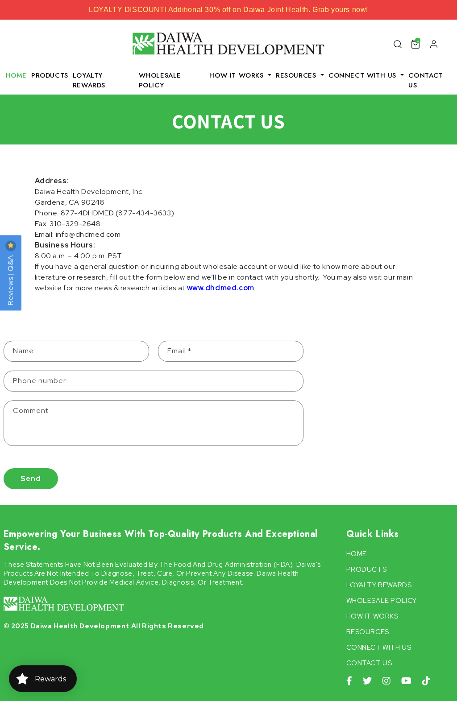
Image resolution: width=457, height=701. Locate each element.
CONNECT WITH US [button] (363, 75)
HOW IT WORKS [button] (237, 75)
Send (31, 478)
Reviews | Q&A (10, 279)
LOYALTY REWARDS (89, 80)
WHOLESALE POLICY (160, 80)
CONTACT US (425, 80)
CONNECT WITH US (378, 647)
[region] (228, 10)
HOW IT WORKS (372, 616)
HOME (16, 75)
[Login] (434, 43)
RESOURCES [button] (297, 75)
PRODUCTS (49, 75)
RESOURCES (367, 631)
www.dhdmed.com (220, 288)
